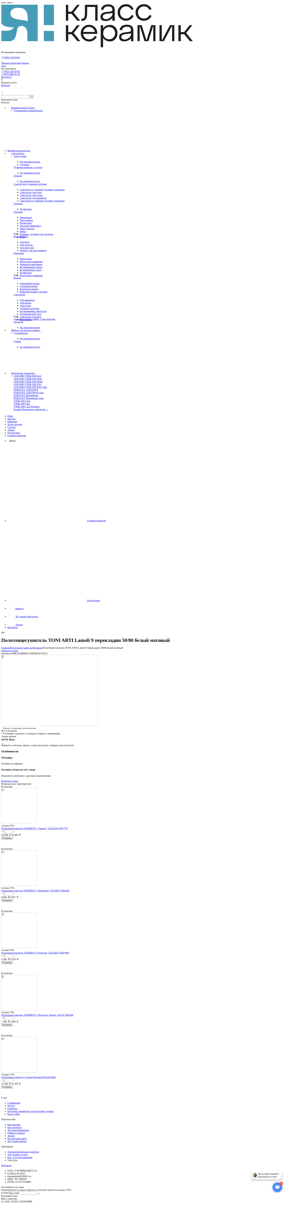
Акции (11, 430)
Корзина (5, 85)
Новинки (12, 421)
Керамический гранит (23, 107)
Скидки (11, 427)
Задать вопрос (9, 736)
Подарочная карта (16, 1138)
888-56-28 (10, 74)
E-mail (4, 1193)
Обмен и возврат (16, 1133)
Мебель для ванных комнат (26, 330)
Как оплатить (14, 1127)
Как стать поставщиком (19, 1157)
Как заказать (14, 1124)
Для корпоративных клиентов (23, 1152)
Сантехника (18, 153)
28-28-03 (10, 57)
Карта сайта (13, 1114)
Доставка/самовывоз (18, 1130)
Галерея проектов (16, 435)
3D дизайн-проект (17, 1141)
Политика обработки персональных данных (30, 1111)
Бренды (11, 418)
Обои (10, 416)
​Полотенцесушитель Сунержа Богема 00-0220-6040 (28, 1077)
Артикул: (6, 653)
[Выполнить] (39, 1193)
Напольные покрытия (23, 373)
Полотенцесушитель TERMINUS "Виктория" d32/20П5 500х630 (35, 890)
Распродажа (13, 432)
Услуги (11, 1105)
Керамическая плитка (18, 150)
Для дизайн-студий (17, 1154)
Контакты (6, 77)
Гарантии (12, 1108)
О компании (13, 1103)
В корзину (7, 838)
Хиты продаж (14, 424)
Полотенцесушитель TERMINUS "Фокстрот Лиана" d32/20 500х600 (37, 1015)
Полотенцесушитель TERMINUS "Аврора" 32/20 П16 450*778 (34, 828)
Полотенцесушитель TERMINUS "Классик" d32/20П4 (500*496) (35, 953)
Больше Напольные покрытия (31, 409)
